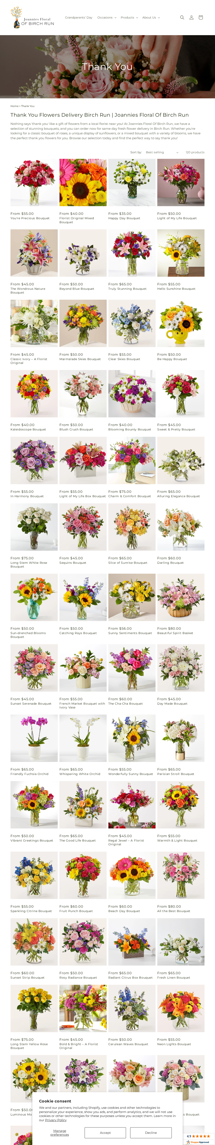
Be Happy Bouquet (172, 359)
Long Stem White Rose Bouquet (28, 564)
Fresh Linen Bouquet (173, 977)
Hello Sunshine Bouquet (176, 289)
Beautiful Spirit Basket (175, 633)
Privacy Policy (56, 1120)
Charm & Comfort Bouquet (129, 496)
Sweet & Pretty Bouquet (176, 429)
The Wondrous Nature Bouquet (27, 290)
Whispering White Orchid (79, 774)
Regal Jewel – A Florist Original (126, 842)
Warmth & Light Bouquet (177, 840)
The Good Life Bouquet (77, 840)
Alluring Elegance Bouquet (178, 496)
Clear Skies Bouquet (124, 359)
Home (14, 106)
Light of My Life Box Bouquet (82, 496)
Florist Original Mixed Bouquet (76, 220)
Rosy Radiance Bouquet (78, 977)
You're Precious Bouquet (30, 218)
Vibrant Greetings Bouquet (31, 840)
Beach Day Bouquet (124, 911)
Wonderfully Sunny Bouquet (130, 774)
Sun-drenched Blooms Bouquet (28, 635)
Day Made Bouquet (172, 703)
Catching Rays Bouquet (78, 633)
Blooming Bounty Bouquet (129, 429)
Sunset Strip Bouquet (27, 977)
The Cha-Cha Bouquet (125, 703)
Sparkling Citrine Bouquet (31, 911)
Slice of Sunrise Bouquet (127, 563)
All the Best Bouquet (173, 911)
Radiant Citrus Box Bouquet (130, 977)
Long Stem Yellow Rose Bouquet (29, 1046)
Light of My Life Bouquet (177, 218)
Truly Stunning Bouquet (127, 289)
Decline (151, 1133)
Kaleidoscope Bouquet (28, 429)
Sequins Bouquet (73, 563)
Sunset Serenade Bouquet (31, 703)
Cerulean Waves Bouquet (128, 1044)
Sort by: (136, 152)
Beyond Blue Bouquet (76, 289)
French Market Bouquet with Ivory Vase (82, 705)
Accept (105, 1133)
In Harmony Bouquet (27, 496)
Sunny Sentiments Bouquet (130, 633)
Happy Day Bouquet (124, 218)
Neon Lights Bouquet (174, 1044)
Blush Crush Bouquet (76, 429)
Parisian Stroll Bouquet (175, 774)
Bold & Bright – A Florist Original (78, 1046)
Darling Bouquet (170, 563)
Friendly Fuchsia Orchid (29, 774)
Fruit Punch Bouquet (76, 911)
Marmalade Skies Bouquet (80, 359)
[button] (106, 17)
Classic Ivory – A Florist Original (28, 361)
